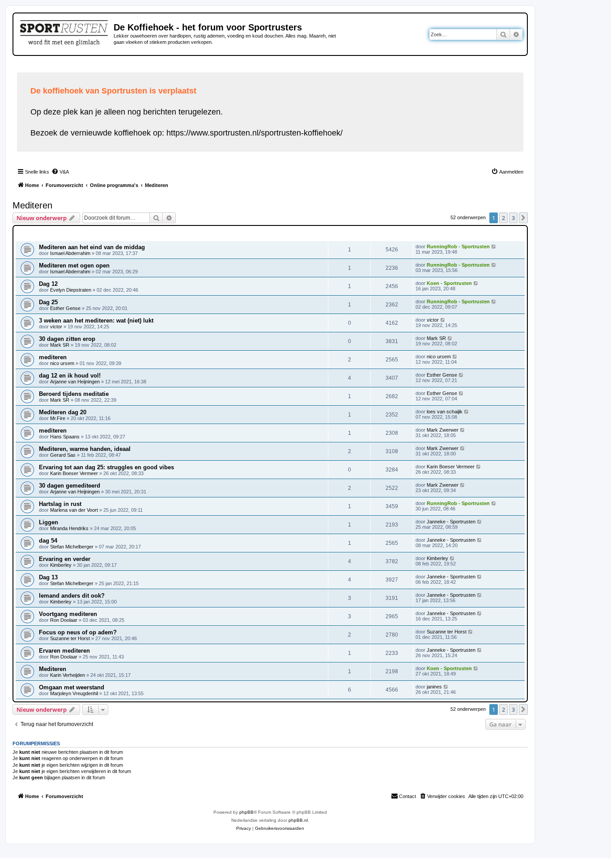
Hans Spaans (65, 436)
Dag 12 (48, 283)
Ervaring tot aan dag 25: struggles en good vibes (106, 467)
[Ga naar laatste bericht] (494, 246)
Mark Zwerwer (442, 430)
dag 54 (48, 540)
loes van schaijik (444, 411)
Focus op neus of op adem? (78, 632)
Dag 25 (48, 302)
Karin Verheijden (67, 675)
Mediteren (32, 205)
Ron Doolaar (63, 620)
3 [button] (513, 218)
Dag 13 (48, 577)
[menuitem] (60, 171)
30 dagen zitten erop (67, 339)
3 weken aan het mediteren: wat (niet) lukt (96, 320)
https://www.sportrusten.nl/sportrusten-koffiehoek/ (254, 132)
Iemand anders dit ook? (72, 595)
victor (56, 326)
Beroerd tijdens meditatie (74, 394)
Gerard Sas (63, 455)
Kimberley (61, 565)
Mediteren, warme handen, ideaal (85, 449)
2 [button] (503, 218)
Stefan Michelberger (71, 546)
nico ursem (62, 363)
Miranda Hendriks (69, 528)
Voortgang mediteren (68, 614)
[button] (523, 217)
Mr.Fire (57, 418)
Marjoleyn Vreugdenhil (74, 693)
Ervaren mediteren (64, 650)
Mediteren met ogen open (74, 265)
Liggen (48, 522)
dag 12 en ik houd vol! (70, 375)
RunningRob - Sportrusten (458, 246)
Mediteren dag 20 (62, 412)
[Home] (65, 31)
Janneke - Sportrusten (451, 521)
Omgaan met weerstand (71, 687)
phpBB (246, 812)
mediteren (53, 357)
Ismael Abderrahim (70, 253)
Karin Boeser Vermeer (74, 473)
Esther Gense (65, 308)
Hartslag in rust (60, 504)
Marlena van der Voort (74, 510)
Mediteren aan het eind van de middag (92, 247)
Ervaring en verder (64, 559)
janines (434, 686)
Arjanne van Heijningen (75, 381)
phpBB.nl (298, 820)
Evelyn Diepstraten (70, 290)
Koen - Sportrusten (449, 283)
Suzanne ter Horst (70, 638)
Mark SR (59, 345)
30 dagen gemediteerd (69, 485)
